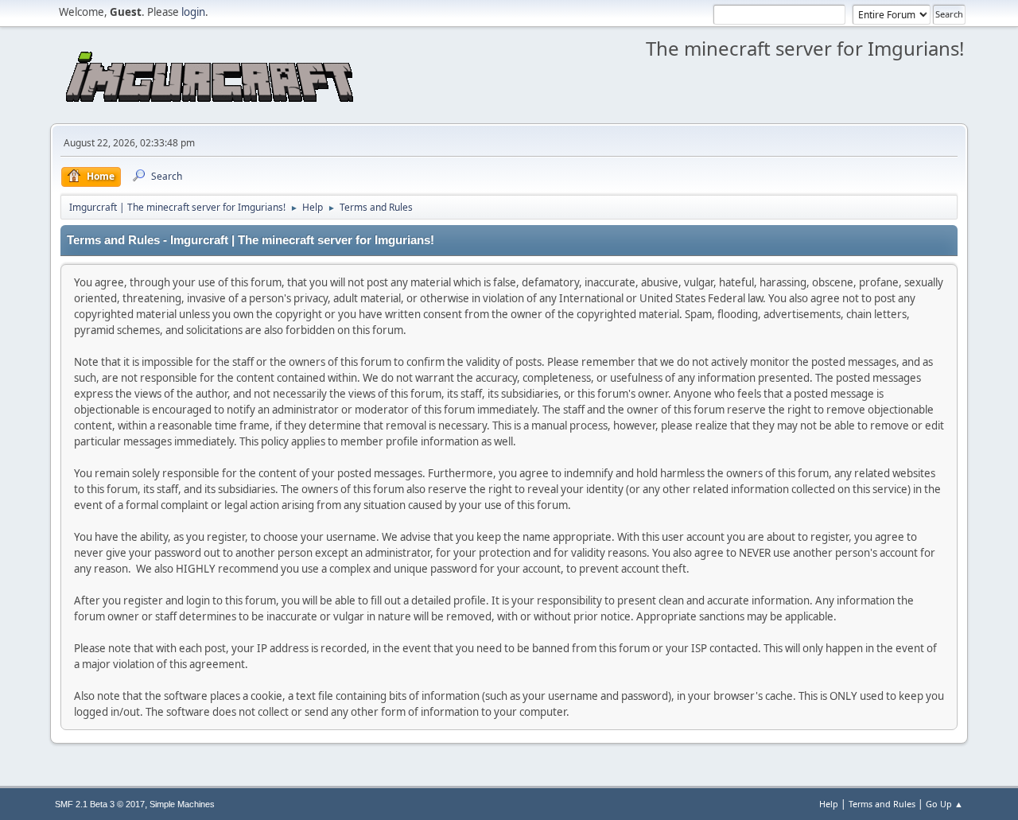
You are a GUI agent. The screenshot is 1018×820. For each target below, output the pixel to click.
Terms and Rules (882, 804)
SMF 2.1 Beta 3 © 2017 (100, 804)
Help (828, 804)
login (193, 12)
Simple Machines (182, 804)
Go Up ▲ (944, 804)
